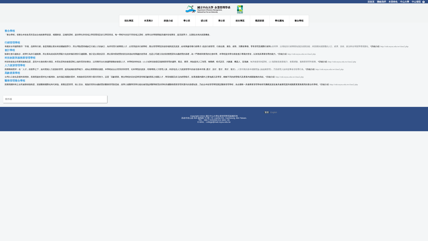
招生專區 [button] (128, 20)
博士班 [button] (221, 20)
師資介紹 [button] (168, 20)
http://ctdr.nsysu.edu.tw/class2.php (394, 46)
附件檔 (8, 99)
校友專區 (240, 20)
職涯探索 (259, 20)
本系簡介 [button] (148, 20)
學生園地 (279, 20)
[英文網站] (214, 9)
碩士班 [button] (204, 20)
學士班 (186, 20)
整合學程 (299, 20)
